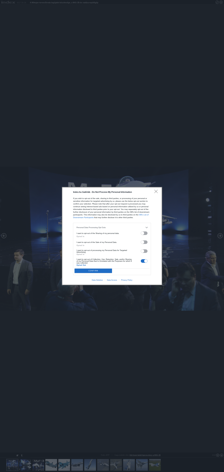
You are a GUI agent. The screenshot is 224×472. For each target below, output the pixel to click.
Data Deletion (97, 280)
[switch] (144, 233)
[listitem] (112, 227)
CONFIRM (93, 271)
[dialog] (112, 236)
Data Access (112, 280)
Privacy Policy (126, 280)
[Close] (156, 192)
